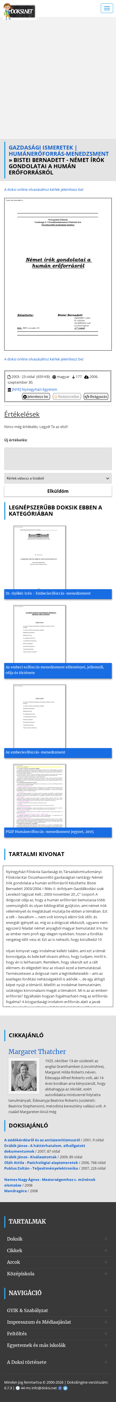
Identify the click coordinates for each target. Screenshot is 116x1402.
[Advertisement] (58, 78)
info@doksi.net (44, 1387)
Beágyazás (98, 396)
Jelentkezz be (38, 396)
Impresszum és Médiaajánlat (39, 1322)
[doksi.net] (20, 10)
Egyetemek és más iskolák (36, 1345)
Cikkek (14, 1250)
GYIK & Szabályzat (27, 1310)
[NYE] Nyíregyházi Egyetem (34, 389)
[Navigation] (107, 8)
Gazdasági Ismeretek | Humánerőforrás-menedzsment (59, 150)
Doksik (15, 1239)
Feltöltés (17, 1333)
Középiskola (20, 1273)
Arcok (13, 1262)
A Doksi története (26, 1362)
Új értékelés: (16, 439)
